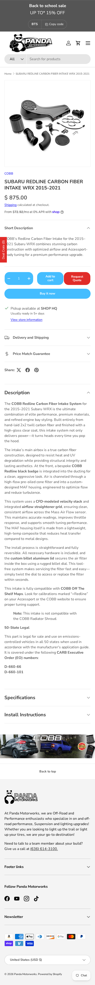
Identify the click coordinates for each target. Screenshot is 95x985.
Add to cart (50, 278)
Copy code (56, 24)
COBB (8, 173)
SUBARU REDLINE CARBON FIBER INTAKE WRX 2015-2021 (52, 74)
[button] (78, 43)
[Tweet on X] (18, 370)
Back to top (47, 771)
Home (7, 74)
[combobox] (47, 59)
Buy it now (47, 293)
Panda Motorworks (25, 974)
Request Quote (77, 279)
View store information (26, 320)
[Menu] (88, 43)
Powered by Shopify (50, 974)
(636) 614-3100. (44, 848)
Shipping (10, 205)
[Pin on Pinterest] (36, 370)
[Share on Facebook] (27, 370)
